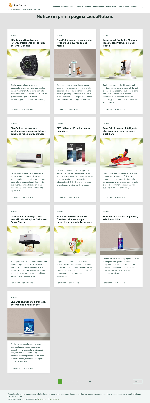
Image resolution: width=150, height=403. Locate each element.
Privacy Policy (53, 399)
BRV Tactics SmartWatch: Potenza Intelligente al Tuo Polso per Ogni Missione (28, 43)
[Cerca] (142, 6)
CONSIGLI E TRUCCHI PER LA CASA (104, 6)
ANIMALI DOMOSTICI (84, 6)
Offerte (14, 35)
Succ (137, 381)
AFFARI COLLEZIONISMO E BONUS (63, 6)
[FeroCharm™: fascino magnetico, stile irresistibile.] (121, 239)
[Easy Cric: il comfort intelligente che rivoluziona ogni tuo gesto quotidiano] (121, 154)
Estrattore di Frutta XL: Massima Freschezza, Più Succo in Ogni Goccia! (120, 43)
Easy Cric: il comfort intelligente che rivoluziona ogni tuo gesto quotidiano (120, 131)
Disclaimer (42, 399)
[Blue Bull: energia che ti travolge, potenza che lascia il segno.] (28, 324)
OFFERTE (134, 6)
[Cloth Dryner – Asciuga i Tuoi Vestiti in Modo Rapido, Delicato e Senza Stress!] (28, 242)
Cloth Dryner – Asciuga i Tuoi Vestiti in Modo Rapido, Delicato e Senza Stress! (29, 219)
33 (90, 381)
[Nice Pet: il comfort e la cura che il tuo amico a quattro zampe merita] (75, 65)
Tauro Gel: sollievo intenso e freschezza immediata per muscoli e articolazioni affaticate (74, 219)
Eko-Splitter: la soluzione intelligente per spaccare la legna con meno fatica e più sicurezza (28, 131)
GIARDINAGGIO (124, 6)
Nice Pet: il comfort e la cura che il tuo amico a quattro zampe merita (74, 43)
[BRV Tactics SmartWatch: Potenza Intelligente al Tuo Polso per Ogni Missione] (28, 65)
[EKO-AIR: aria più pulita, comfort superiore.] (75, 151)
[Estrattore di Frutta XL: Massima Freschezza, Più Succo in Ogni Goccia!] (121, 65)
